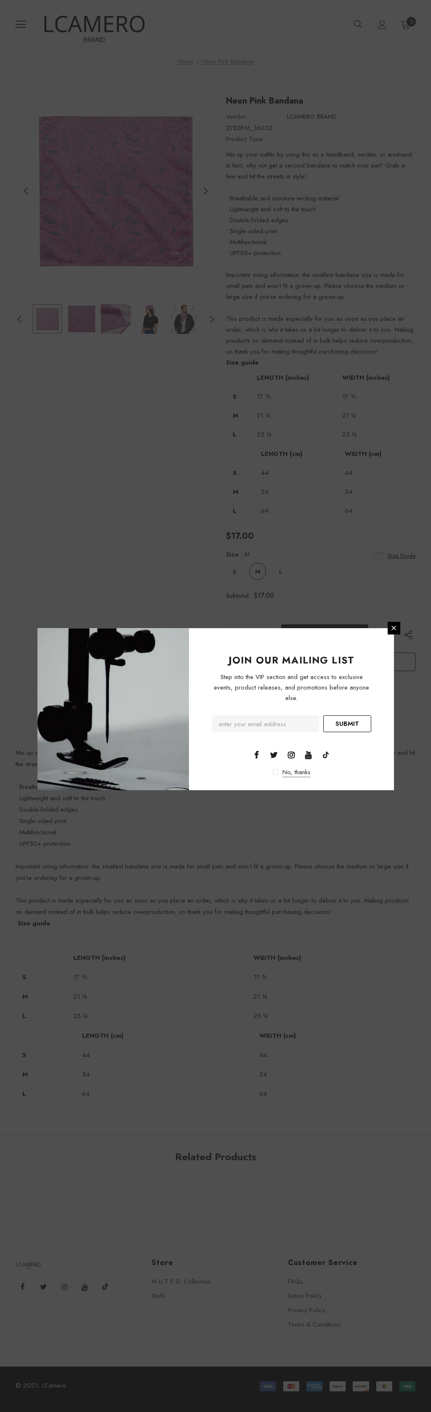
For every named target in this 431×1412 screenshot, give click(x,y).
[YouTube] (308, 754)
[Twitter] (274, 754)
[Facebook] (256, 754)
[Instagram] (291, 754)
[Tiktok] (325, 754)
